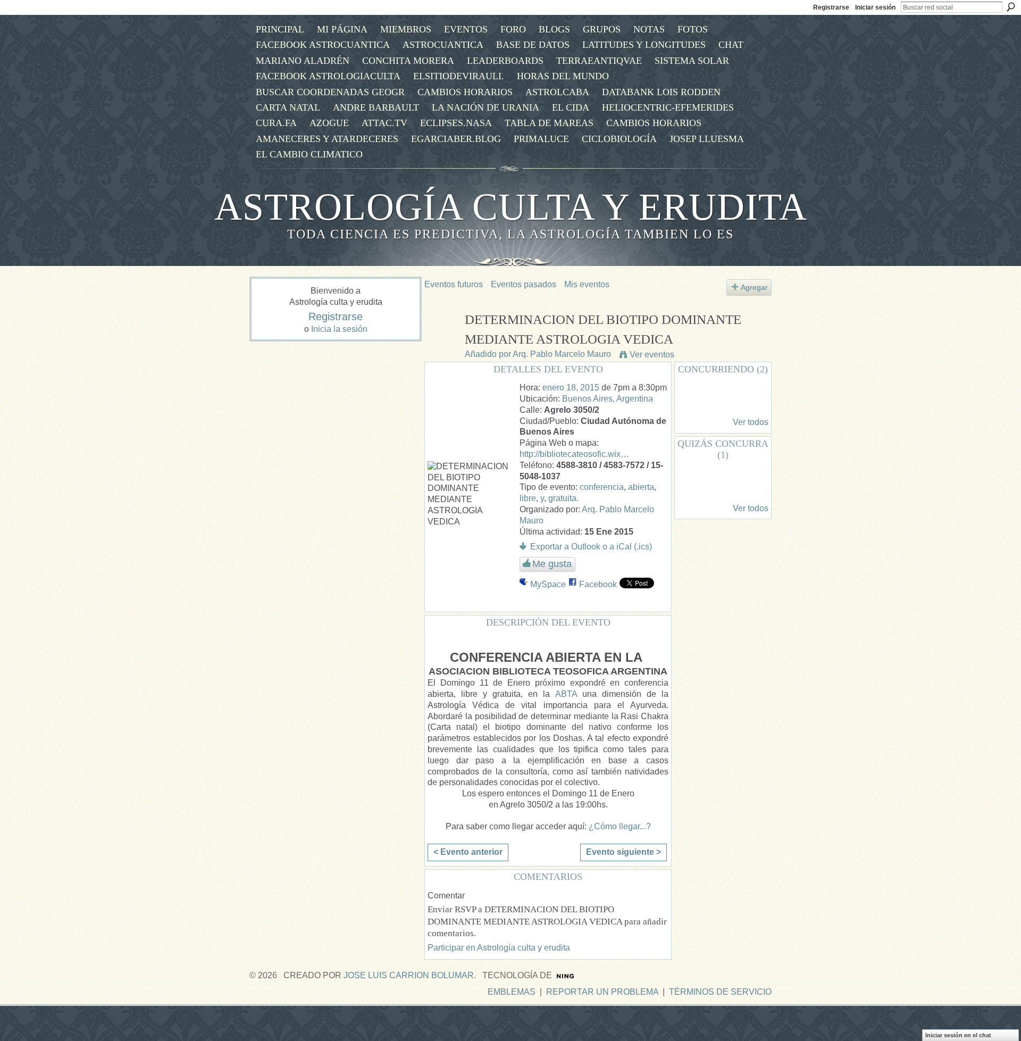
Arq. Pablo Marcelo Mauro (562, 354)
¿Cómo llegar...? (620, 826)
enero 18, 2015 (570, 387)
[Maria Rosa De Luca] (695, 488)
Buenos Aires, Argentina (607, 398)
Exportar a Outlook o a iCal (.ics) (591, 546)
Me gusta (552, 564)
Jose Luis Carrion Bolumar (409, 975)
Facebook (598, 584)
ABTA (566, 693)
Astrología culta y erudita (510, 207)
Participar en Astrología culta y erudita (499, 947)
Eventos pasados (523, 284)
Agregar (754, 287)
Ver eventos (652, 354)
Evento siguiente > (623, 851)
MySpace (548, 584)
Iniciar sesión (875, 7)
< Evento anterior (468, 851)
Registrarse (831, 7)
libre (528, 498)
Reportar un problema (602, 991)
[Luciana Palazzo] (695, 402)
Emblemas (511, 991)
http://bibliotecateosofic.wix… (574, 454)
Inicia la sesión (339, 329)
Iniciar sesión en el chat (958, 1035)
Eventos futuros (453, 284)
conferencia (602, 487)
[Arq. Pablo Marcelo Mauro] (441, 339)
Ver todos (750, 422)
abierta (641, 487)
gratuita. (563, 498)
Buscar (1011, 7)
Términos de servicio (720, 991)
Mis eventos (586, 284)
